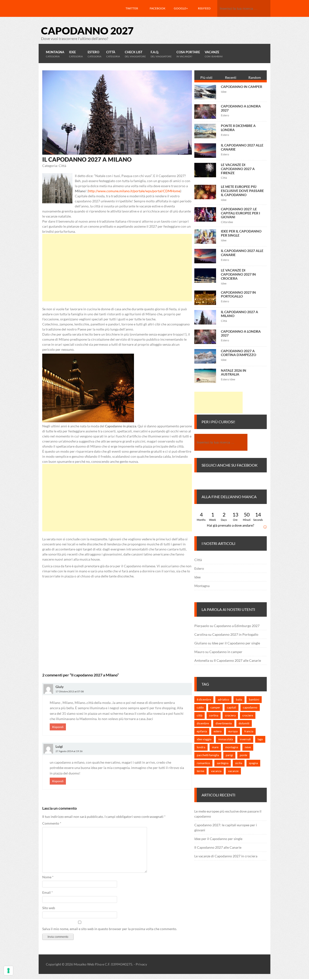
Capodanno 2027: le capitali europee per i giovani (240, 213)
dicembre (203, 723)
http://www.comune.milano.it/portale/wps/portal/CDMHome (134, 191)
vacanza (216, 771)
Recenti (230, 77)
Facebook (157, 8)
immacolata (225, 739)
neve (248, 747)
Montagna (202, 586)
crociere (247, 715)
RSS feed (204, 8)
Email (47, 892)
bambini (254, 699)
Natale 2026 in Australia (233, 372)
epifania (202, 731)
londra (201, 747)
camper (215, 707)
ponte (243, 755)
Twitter (132, 8)
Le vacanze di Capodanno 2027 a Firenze (238, 169)
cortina (213, 715)
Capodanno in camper (241, 87)
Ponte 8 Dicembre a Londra (238, 128)
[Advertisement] (117, 267)
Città (198, 560)
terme (200, 771)
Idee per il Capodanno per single (241, 233)
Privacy (141, 964)
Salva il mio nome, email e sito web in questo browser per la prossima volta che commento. (109, 929)
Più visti (206, 77)
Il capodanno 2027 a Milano (239, 314)
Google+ (181, 8)
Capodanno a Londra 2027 (241, 108)
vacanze (233, 771)
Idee (197, 577)
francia (248, 731)
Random (254, 77)
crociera (230, 715)
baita (239, 699)
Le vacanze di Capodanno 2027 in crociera (238, 274)
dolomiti (244, 723)
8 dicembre (204, 699)
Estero (199, 568)
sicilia (238, 763)
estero (218, 731)
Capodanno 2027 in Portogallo (238, 294)
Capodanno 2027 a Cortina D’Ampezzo (238, 353)
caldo (200, 707)
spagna (253, 763)
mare (215, 747)
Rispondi (57, 727)
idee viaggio (204, 739)
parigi (229, 755)
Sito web (48, 908)
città (199, 715)
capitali (231, 707)
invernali (245, 739)
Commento (51, 823)
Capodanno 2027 (87, 31)
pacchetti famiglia (208, 755)
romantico (203, 763)
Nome (48, 877)
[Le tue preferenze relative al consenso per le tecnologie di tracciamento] (8, 970)
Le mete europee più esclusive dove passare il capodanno (242, 191)
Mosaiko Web (84, 964)
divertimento (224, 723)
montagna (231, 747)
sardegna (222, 763)
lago (260, 739)
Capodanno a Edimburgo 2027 (237, 626)
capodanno (250, 707)
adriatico (223, 699)
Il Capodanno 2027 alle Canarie (242, 147)
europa (233, 731)
